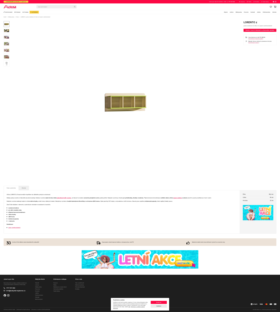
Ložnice (231, 12)
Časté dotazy (266, 1)
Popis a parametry (11, 188)
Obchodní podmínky (58, 289)
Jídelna (259, 12)
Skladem (18, 12)
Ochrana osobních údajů (9, 309)
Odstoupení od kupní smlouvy (23, 309)
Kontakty (257, 1)
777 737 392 (10, 288)
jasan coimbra (178, 198)
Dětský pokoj (239, 12)
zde (129, 306)
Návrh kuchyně (8, 12)
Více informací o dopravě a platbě (255, 38)
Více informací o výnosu (253, 42)
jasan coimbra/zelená (14, 227)
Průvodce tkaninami (80, 287)
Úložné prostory (266, 12)
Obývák (226, 12)
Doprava (243, 1)
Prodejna (26, 12)
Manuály (24, 188)
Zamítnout (158, 306)
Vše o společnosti (79, 282)
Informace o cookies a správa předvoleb (40, 309)
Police (17, 17)
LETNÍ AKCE (35, 12)
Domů (5, 17)
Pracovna (246, 12)
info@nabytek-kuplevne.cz (15, 291)
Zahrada (274, 12)
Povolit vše (158, 302)
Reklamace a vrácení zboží (59, 287)
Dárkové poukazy (79, 285)
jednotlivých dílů (61, 198)
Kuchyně (253, 12)
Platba (250, 1)
